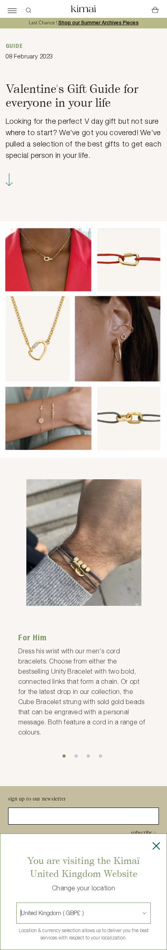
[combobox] (21, 913)
